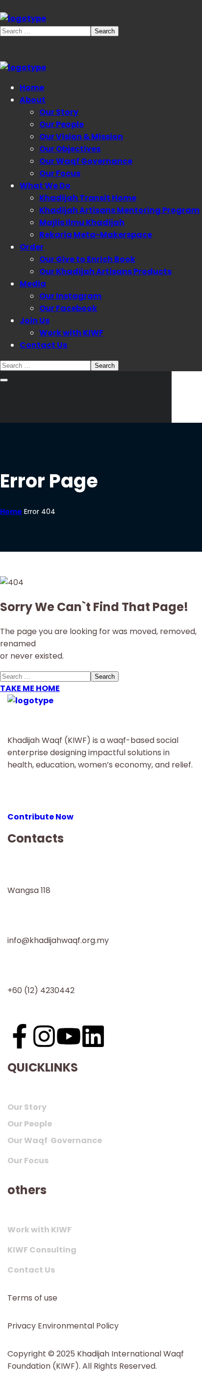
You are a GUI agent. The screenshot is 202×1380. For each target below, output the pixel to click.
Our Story (27, 1107)
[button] (101, 810)
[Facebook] (19, 1036)
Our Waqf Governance (54, 1140)
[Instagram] (44, 1036)
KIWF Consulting (41, 1249)
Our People (29, 1123)
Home (11, 511)
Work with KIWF (39, 1229)
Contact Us (31, 1270)
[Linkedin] (93, 1036)
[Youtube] (68, 1036)
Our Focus (28, 1160)
